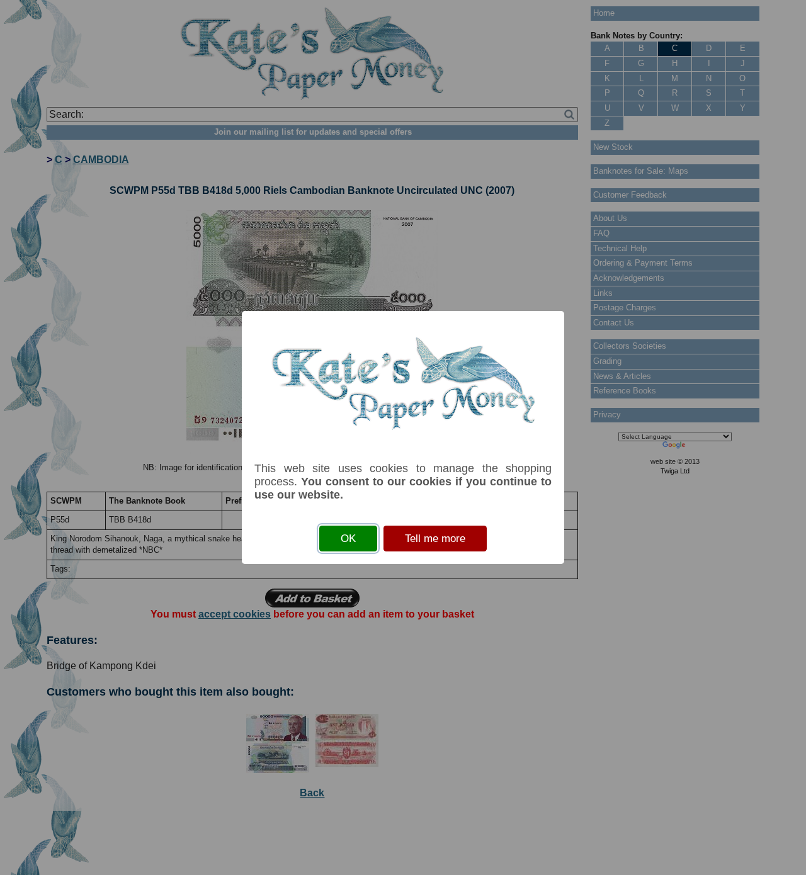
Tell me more (435, 539)
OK (348, 539)
